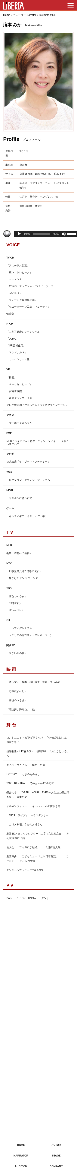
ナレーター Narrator (24, 15)
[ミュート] (64, 234)
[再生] (19, 234)
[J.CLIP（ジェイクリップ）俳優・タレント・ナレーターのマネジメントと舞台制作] (13, 6)
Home (6, 15)
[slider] (71, 234)
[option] (38, 81)
